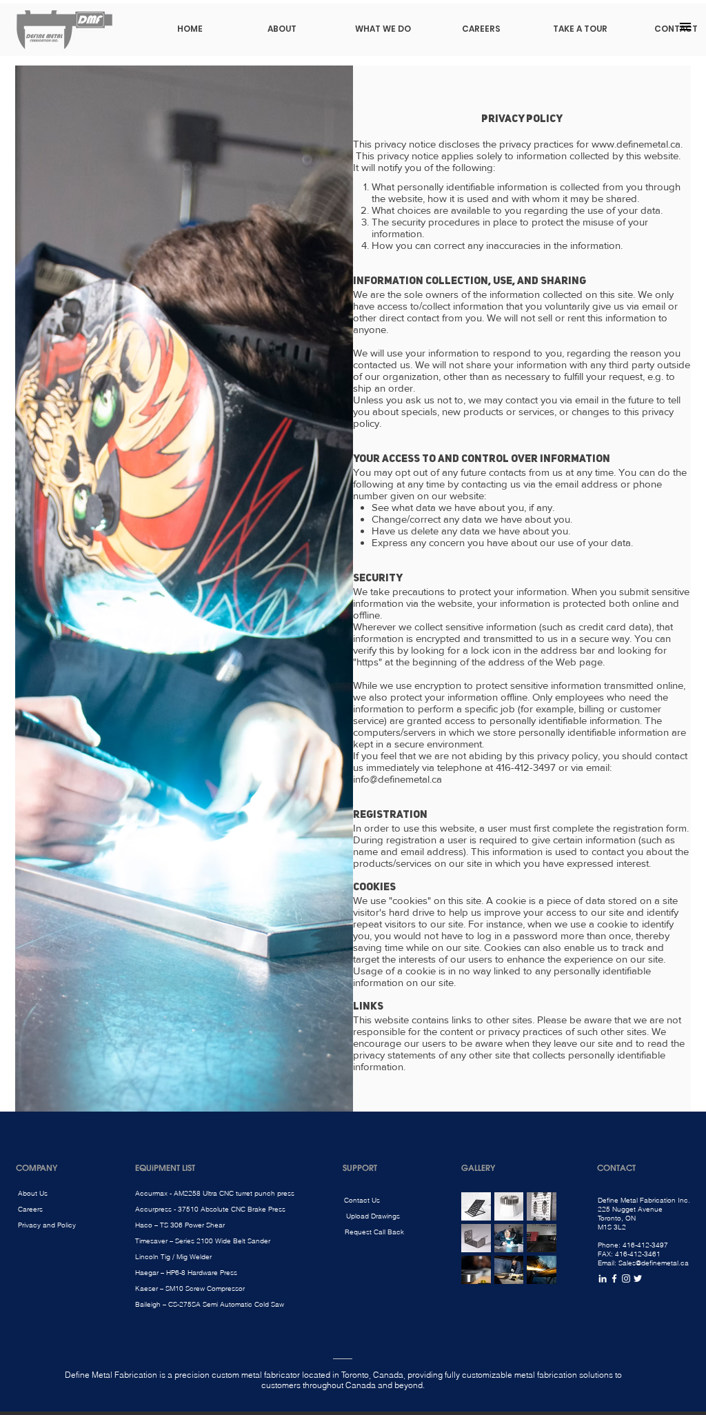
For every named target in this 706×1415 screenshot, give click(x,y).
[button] (685, 26)
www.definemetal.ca (636, 144)
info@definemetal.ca (397, 779)
